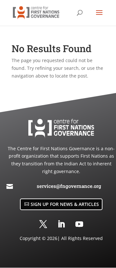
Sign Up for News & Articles (65, 204)
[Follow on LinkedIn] (61, 224)
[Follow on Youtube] (79, 224)
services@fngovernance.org (69, 186)
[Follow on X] (43, 224)
